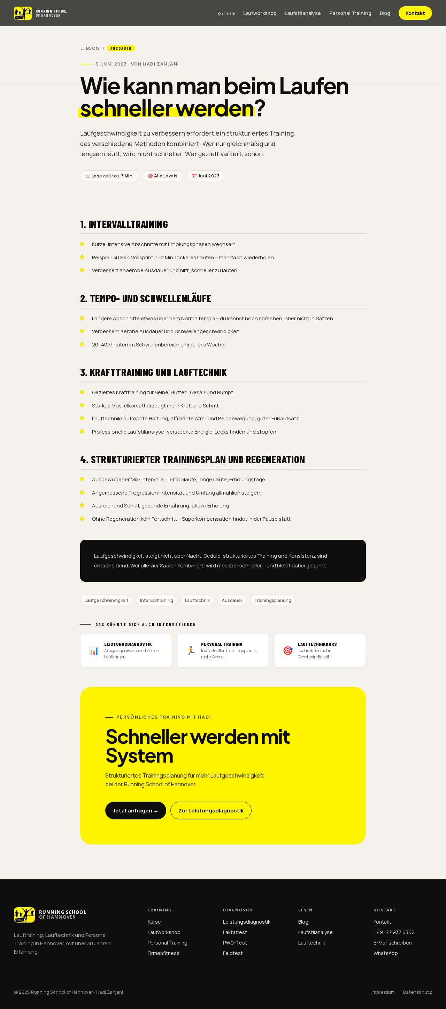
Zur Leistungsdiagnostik (211, 810)
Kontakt (415, 13)
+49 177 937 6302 (394, 932)
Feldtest (233, 953)
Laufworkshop (259, 13)
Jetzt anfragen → (136, 810)
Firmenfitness (163, 953)
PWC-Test (235, 942)
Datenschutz (417, 992)
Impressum (383, 992)
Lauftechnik (311, 942)
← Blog (90, 48)
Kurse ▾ (226, 13)
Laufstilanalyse (303, 13)
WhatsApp (386, 953)
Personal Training (350, 13)
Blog (385, 13)
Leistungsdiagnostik (246, 921)
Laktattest (235, 932)
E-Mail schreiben (393, 942)
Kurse (154, 921)
